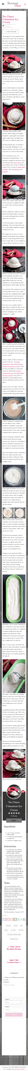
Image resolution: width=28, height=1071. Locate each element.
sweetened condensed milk (14, 934)
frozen (6, 930)
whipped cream (14, 939)
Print (14, 821)
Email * (7, 1007)
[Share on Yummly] (11, 919)
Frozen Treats (10, 27)
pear (4, 165)
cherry (19, 162)
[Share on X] (14, 919)
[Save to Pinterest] (7, 919)
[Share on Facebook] (4, 919)
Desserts (4, 27)
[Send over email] (18, 919)
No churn (21, 930)
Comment (6, 982)
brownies (5, 172)
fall (21, 925)
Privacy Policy (20, 1069)
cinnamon (8, 925)
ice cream (13, 930)
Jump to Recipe (11, 31)
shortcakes (17, 169)
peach (15, 162)
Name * (7, 999)
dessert (15, 925)
